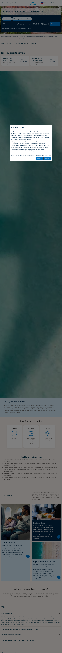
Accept (47, 158)
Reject (39, 158)
